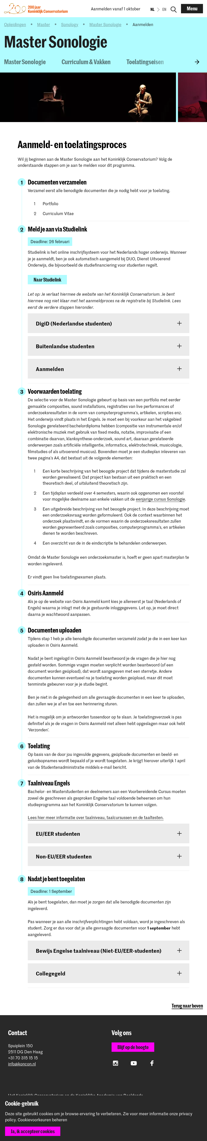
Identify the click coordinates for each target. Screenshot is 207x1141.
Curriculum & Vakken (86, 61)
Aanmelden (193, 61)
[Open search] (173, 8)
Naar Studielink (47, 280)
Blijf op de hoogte (133, 1047)
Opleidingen (15, 24)
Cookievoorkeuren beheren (42, 1119)
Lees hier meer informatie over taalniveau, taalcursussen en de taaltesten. (96, 817)
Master (43, 24)
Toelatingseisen (145, 61)
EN (164, 9)
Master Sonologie (105, 24)
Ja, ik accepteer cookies (33, 1131)
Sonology (69, 24)
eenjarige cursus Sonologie (160, 499)
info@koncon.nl (22, 1064)
